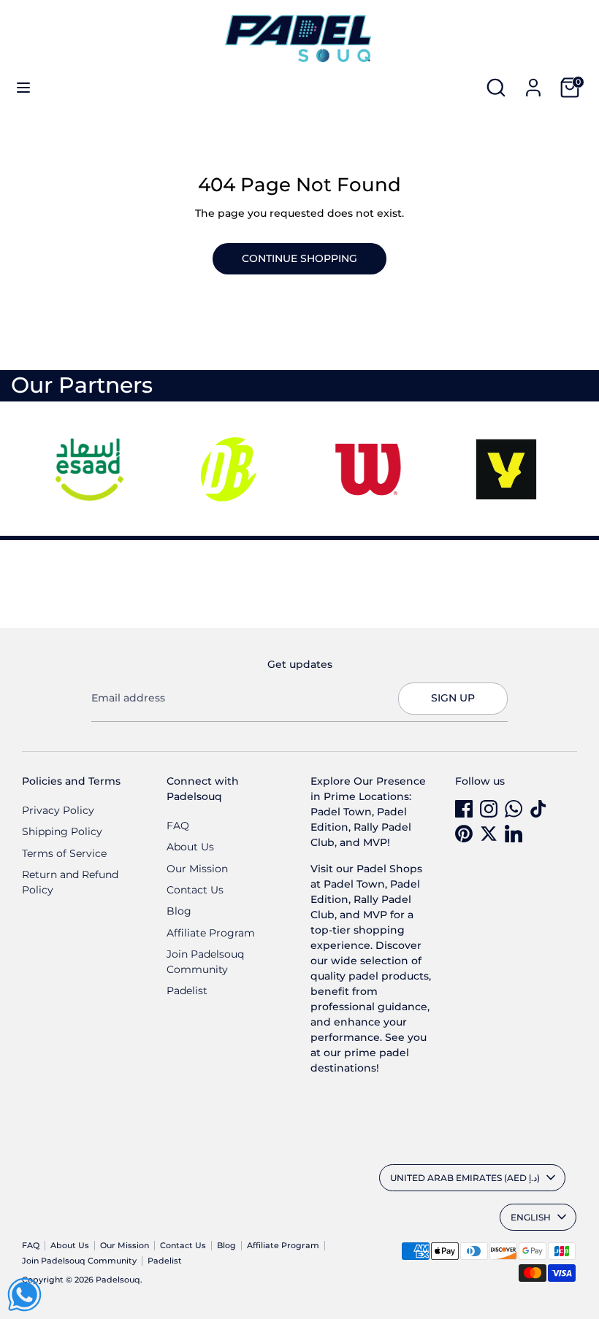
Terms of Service (64, 853)
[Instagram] (488, 809)
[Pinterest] (464, 833)
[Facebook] (464, 809)
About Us (190, 846)
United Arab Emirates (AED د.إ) (465, 1177)
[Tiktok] (538, 809)
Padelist (187, 990)
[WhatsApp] (513, 809)
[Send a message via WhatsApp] (24, 1294)
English (531, 1217)
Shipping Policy (62, 831)
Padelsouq (118, 1280)
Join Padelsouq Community (79, 1261)
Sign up (453, 697)
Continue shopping (299, 258)
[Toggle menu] (23, 87)
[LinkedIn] (513, 833)
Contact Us (195, 889)
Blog (179, 911)
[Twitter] (488, 833)
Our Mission (197, 868)
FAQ (178, 825)
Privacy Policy (58, 810)
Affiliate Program (211, 932)
